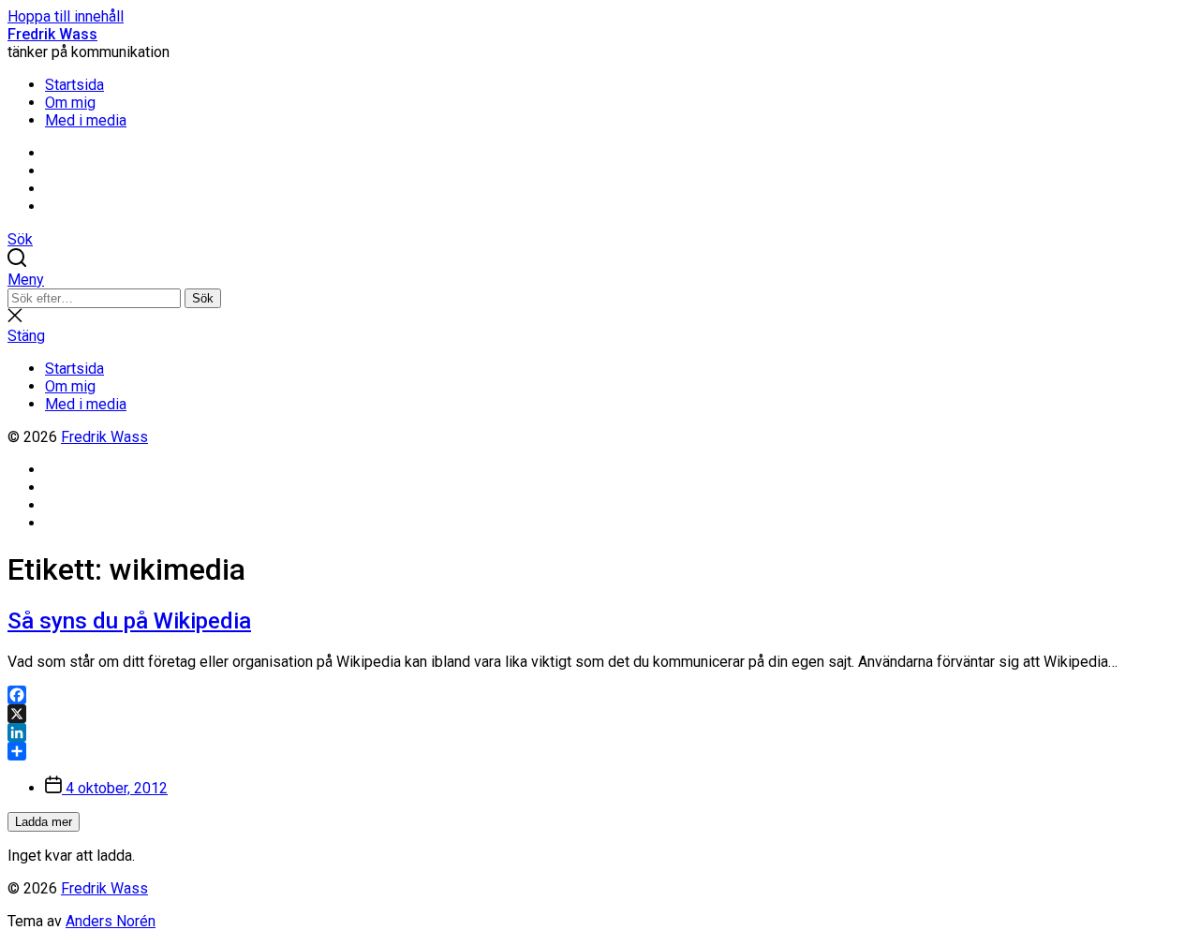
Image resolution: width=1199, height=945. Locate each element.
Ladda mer (43, 822)
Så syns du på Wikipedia (129, 621)
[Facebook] (599, 695)
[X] (599, 713)
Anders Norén (110, 921)
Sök (203, 298)
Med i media (85, 120)
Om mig (70, 102)
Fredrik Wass (52, 34)
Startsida (74, 85)
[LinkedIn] (599, 732)
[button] (599, 279)
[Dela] (599, 751)
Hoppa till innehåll (65, 16)
